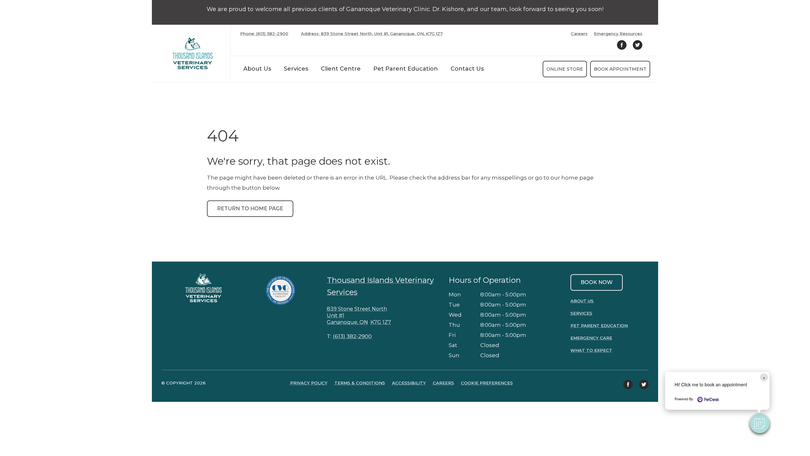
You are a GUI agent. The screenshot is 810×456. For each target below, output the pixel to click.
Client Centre (341, 68)
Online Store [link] (564, 69)
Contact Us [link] (467, 68)
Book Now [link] (597, 282)
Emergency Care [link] (591, 337)
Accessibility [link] (409, 382)
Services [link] (581, 313)
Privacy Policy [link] (308, 382)
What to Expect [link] (591, 350)
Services (296, 68)
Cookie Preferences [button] (487, 382)
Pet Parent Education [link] (405, 68)
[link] (192, 53)
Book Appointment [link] (620, 69)
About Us (257, 68)
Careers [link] (579, 34)
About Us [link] (582, 300)
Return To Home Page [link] (250, 209)
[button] (760, 423)
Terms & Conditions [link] (359, 382)
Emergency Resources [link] (618, 34)
